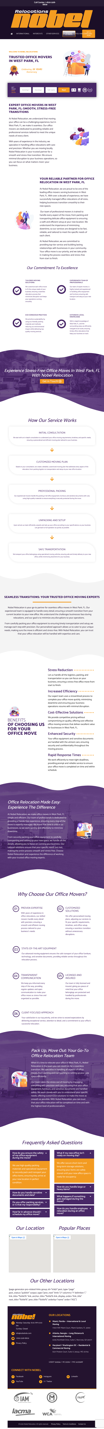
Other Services (52, 33)
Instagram (45, 1376)
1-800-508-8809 (22, 1338)
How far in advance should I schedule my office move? (26, 1213)
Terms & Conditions (69, 1424)
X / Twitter (46, 1381)
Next (64, 90)
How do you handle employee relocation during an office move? (72, 1211)
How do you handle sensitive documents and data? (27, 1194)
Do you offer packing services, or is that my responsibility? (28, 1203)
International (22, 33)
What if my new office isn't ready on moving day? (70, 1154)
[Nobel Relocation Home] (23, 1319)
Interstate (38, 33)
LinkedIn (72, 1376)
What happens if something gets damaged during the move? (71, 1199)
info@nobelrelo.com (23, 1333)
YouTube (17, 1381)
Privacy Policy (21, 1343)
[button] (30, 1155)
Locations (67, 33)
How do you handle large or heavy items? (71, 1188)
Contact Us (82, 1424)
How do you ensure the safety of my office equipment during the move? (28, 1155)
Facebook (18, 1376)
